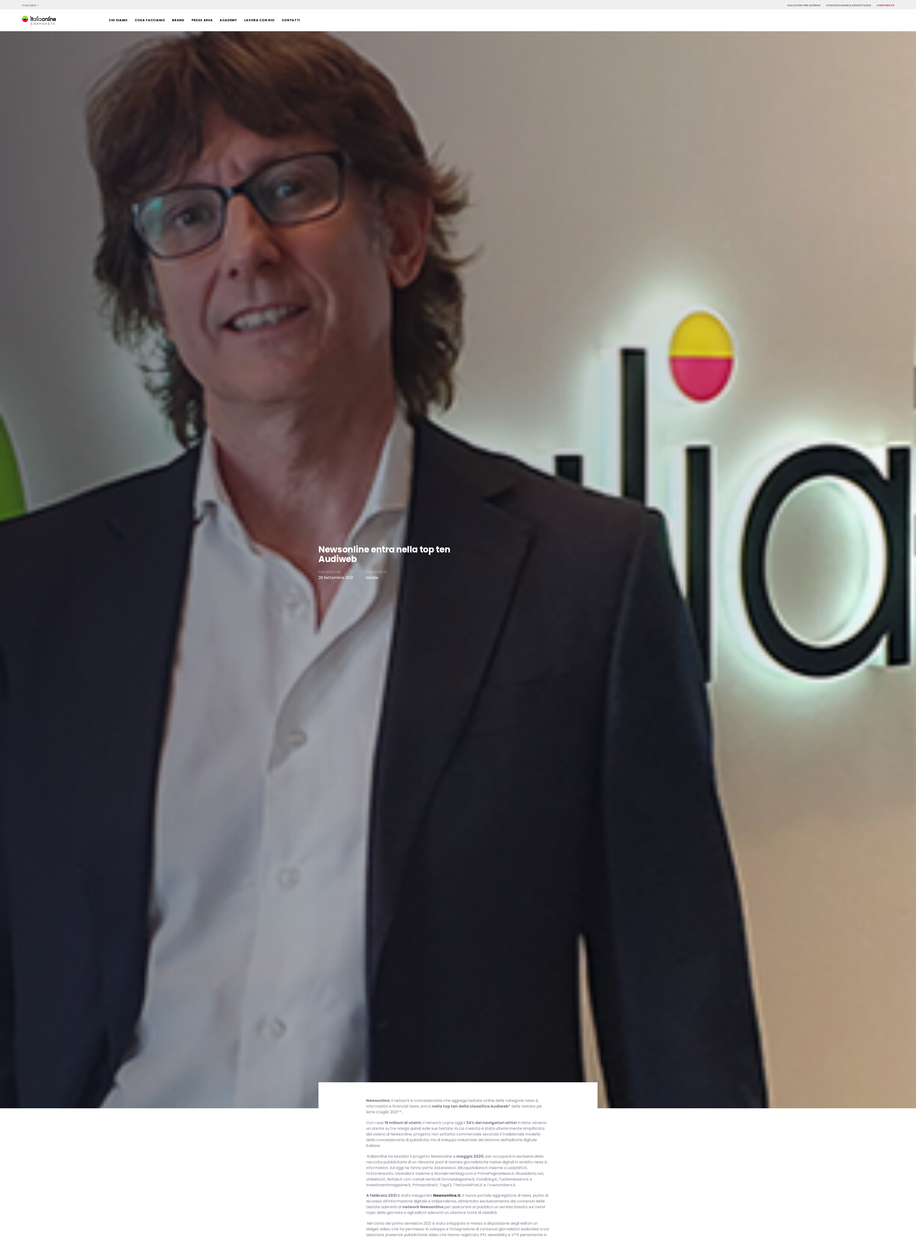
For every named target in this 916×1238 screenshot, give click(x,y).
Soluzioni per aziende (803, 5)
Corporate (885, 5)
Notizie (372, 577)
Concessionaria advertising (848, 5)
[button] (30, 5)
